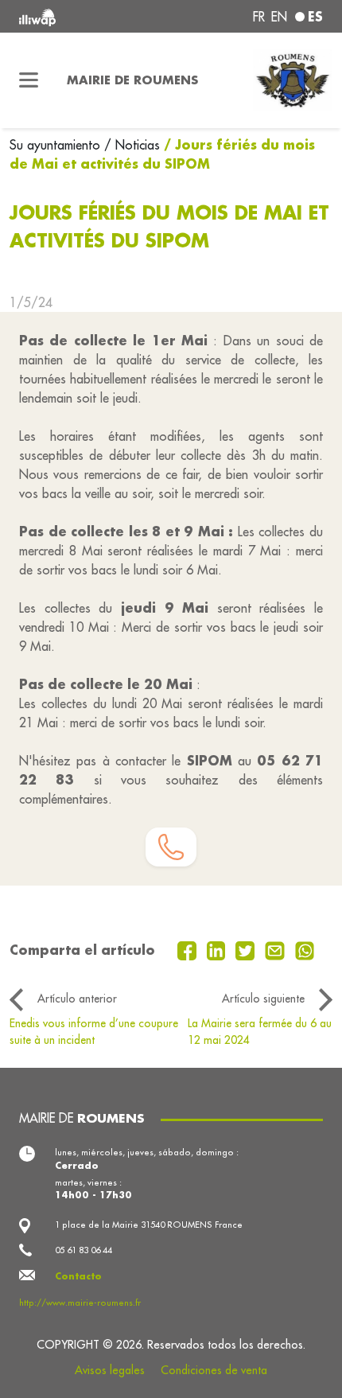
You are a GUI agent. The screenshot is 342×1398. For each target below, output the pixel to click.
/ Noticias (132, 145)
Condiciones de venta (214, 1370)
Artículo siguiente (263, 998)
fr (259, 17)
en (279, 17)
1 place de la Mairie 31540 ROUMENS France (149, 1224)
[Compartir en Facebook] (189, 949)
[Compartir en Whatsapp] (305, 949)
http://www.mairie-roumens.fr (80, 1302)
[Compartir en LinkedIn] (218, 949)
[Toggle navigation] (28, 80)
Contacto (78, 1276)
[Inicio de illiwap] (77, 16)
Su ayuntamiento (57, 145)
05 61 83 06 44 (83, 1250)
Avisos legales (110, 1370)
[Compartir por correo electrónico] (277, 949)
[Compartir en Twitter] (247, 949)
